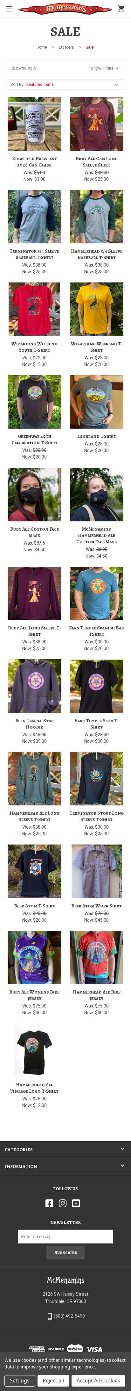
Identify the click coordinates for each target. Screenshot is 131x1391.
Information (21, 1167)
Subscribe (65, 1252)
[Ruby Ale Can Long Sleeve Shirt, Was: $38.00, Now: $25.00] (97, 124)
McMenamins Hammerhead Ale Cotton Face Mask (96, 535)
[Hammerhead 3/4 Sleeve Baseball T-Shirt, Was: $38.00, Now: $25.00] (97, 217)
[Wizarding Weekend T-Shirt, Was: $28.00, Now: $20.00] (97, 309)
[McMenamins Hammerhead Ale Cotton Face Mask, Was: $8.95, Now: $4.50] (97, 494)
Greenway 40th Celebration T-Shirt (34, 439)
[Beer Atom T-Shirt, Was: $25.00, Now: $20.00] (34, 871)
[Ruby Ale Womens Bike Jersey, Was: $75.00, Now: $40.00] (34, 958)
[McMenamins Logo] (65, 8)
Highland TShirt (96, 436)
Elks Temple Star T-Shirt (97, 723)
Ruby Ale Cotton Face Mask (34, 532)
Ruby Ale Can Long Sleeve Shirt (97, 161)
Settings (20, 1380)
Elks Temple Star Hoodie (34, 723)
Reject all (53, 1380)
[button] (65, 68)
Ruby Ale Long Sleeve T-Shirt (34, 631)
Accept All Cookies (98, 1380)
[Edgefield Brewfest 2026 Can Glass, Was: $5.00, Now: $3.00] (34, 124)
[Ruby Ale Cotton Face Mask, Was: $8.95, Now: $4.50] (34, 494)
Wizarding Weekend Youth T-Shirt (34, 347)
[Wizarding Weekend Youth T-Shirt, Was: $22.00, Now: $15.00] (34, 309)
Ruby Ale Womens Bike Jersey (34, 995)
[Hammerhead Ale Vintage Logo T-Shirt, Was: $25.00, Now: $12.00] (34, 1050)
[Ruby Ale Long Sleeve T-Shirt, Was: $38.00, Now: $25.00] (34, 594)
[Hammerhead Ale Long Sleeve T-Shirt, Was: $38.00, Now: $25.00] (34, 779)
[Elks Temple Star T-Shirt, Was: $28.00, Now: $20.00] (97, 686)
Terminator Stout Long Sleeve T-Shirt (96, 816)
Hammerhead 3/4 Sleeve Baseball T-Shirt (96, 254)
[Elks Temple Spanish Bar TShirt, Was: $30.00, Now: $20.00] (97, 594)
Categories (19, 1150)
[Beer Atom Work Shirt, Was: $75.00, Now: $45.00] (97, 871)
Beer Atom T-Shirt (34, 906)
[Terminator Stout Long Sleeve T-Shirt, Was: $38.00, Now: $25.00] (97, 779)
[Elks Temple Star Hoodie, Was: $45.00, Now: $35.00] (34, 686)
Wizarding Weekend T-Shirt (96, 347)
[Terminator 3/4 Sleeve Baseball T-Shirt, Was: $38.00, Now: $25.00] (34, 217)
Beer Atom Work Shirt (96, 906)
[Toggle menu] (8, 8)
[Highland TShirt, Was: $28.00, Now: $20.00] (97, 402)
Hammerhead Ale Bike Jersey (97, 995)
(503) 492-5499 (69, 1316)
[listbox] (73, 84)
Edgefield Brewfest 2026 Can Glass (34, 161)
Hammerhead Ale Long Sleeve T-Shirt (34, 816)
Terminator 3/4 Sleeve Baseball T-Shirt (34, 254)
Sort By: (17, 84)
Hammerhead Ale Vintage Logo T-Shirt (34, 1088)
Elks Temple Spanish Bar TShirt (96, 631)
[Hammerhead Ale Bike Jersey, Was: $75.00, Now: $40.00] (97, 958)
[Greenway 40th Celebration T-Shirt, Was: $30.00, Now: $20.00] (34, 402)
